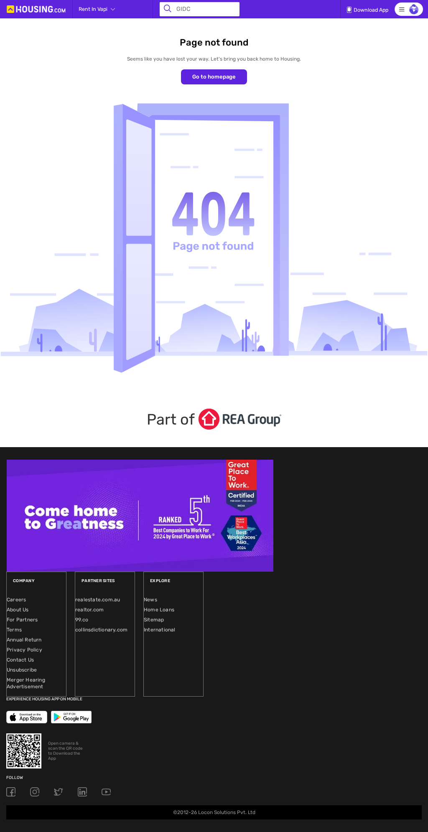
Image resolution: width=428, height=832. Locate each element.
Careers (16, 600)
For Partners (22, 620)
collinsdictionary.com (101, 630)
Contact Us (20, 660)
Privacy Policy (24, 650)
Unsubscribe (22, 670)
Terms (14, 630)
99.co (81, 620)
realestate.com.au (97, 600)
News (150, 600)
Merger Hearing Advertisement (26, 683)
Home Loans (159, 610)
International (160, 630)
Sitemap (154, 620)
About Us (18, 610)
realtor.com (89, 610)
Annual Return (24, 640)
